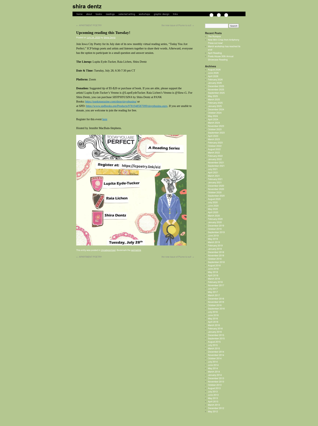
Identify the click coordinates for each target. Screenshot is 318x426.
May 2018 (213, 271)
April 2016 (213, 321)
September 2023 (216, 132)
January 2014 (215, 374)
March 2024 (214, 122)
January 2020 (215, 222)
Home (79, 14)
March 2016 (214, 325)
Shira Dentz (87, 6)
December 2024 (216, 109)
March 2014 (214, 371)
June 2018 (213, 268)
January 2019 (215, 248)
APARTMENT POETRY (89, 25)
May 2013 (213, 398)
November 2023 (216, 125)
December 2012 (216, 408)
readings (110, 14)
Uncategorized (108, 250)
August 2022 (214, 149)
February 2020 (215, 218)
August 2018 (214, 265)
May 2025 (213, 96)
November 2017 (216, 285)
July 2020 (213, 202)
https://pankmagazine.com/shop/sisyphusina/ (111, 101)
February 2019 (215, 245)
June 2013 (213, 394)
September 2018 (216, 262)
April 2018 (213, 275)
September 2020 (216, 195)
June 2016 (213, 315)
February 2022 (215, 155)
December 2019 (216, 225)
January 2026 (215, 82)
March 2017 (214, 295)
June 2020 (213, 205)
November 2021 (216, 162)
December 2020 (216, 185)
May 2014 (213, 368)
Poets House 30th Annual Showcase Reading (221, 58)
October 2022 (215, 145)
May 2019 (213, 238)
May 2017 (213, 291)
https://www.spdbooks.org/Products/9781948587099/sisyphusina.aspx (126, 106)
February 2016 (215, 328)
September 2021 (216, 165)
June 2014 (213, 364)
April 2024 (213, 119)
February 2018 (215, 281)
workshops (144, 14)
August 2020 (214, 198)
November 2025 (216, 89)
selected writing (127, 14)
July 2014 (213, 361)
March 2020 (214, 215)
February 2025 (215, 102)
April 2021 (213, 172)
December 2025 (216, 86)
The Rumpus (214, 36)
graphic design (161, 14)
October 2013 (215, 384)
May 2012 (213, 411)
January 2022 (215, 159)
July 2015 (213, 345)
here (104, 119)
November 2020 (216, 189)
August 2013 (214, 388)
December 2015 (216, 335)
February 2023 (215, 142)
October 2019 (215, 228)
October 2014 (215, 358)
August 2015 (214, 341)
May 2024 (213, 115)
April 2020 (213, 212)
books (99, 14)
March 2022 (214, 152)
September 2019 (216, 232)
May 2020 (213, 208)
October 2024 (215, 112)
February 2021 (215, 179)
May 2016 (213, 318)
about (89, 14)
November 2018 (216, 255)
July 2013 (213, 391)
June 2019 (213, 235)
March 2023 (214, 139)
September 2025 (216, 92)
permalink (136, 250)
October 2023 (215, 129)
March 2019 (214, 242)
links (175, 14)
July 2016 (213, 311)
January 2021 (215, 182)
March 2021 (214, 175)
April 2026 (213, 76)
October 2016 (215, 305)
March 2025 (214, 99)
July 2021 (213, 169)
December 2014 (216, 351)
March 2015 (214, 348)
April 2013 (213, 401)
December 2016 (216, 298)
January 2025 (215, 106)
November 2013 (216, 381)
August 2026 (214, 69)
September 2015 (216, 338)
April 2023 (213, 135)
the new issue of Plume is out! (178, 25)
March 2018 (214, 278)
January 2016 (215, 331)
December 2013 (216, 378)
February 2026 (215, 79)
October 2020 (215, 192)
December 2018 (216, 252)
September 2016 (216, 308)
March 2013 (214, 404)
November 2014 (216, 354)
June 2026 (213, 72)
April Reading (215, 52)
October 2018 (215, 258)
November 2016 (216, 301)
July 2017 (213, 288)
